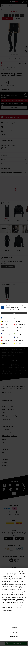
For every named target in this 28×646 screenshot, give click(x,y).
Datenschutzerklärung (7, 610)
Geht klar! (14, 627)
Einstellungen (14, 636)
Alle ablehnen (14, 632)
